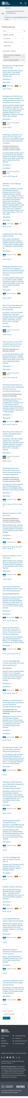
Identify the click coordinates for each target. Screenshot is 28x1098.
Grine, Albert (11, 158)
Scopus (14, 176)
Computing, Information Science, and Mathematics (15, 12)
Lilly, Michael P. (8, 246)
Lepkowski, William (14, 205)
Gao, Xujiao (13, 109)
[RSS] (20, 1057)
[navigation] (14, 1013)
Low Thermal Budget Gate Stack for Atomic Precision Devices (11, 859)
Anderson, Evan (12, 154)
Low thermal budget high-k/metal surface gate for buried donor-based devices (13, 663)
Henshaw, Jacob (7, 76)
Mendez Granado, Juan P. (17, 153)
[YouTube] (8, 1057)
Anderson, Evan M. (8, 105)
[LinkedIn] (14, 1057)
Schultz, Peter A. (7, 72)
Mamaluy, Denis (7, 206)
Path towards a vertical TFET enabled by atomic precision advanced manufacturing (12, 344)
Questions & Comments (8, 1053)
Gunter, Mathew (15, 199)
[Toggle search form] (21, 3)
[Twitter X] (17, 1057)
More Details (6, 82)
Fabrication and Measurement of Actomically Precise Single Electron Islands (13, 983)
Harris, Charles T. (17, 240)
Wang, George (18, 70)
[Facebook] (2, 1057)
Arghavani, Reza (7, 110)
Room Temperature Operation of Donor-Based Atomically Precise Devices (13, 307)
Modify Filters (9, 46)
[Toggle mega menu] (25, 3)
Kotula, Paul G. (16, 602)
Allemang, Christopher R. (10, 188)
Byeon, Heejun (7, 239)
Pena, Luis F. (10, 208)
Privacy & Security (21, 1053)
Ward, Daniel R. (14, 837)
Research (8, 8)
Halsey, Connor (7, 201)
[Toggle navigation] (2, 13)
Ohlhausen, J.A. (7, 602)
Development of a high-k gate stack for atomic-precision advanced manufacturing (13, 749)
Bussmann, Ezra (16, 110)
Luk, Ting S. (19, 597)
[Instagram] (5, 1057)
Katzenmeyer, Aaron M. (9, 114)
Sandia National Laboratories (8, 1066)
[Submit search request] (24, 31)
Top (23, 1096)
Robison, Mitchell (9, 760)
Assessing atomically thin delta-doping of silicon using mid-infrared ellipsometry (12, 589)
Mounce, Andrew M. (8, 70)
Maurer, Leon (6, 925)
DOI (4, 89)
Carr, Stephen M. (12, 196)
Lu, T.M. (17, 112)
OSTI (8, 89)
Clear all (13, 51)
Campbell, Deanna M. (9, 74)
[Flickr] (11, 1057)
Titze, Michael (16, 72)
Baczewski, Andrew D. (9, 112)
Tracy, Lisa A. (20, 109)
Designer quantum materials (12, 887)
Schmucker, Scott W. (18, 316)
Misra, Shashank (12, 116)
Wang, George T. (11, 212)
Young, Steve (6, 214)
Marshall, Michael (17, 600)
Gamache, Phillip (11, 197)
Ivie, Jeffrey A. (8, 107)
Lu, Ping (17, 74)
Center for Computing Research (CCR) (16, 18)
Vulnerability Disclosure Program (9, 1092)
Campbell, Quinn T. (8, 402)
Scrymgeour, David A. (14, 210)
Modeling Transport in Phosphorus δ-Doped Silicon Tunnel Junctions (12, 952)
